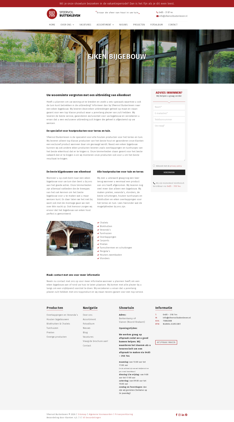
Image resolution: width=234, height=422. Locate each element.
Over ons (87, 315)
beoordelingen (92, 417)
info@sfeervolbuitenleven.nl (173, 16)
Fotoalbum (89, 323)
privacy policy (176, 166)
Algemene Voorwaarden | (102, 414)
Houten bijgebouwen (58, 319)
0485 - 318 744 (174, 186)
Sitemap (82, 414)
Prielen (50, 332)
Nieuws (87, 328)
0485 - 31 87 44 (165, 12)
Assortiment (89, 319)
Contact (87, 345)
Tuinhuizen (52, 328)
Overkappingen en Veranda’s (62, 315)
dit (158, 3)
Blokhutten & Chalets (58, 323)
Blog (85, 332)
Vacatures (88, 337)
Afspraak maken (166, 342)
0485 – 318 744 (170, 314)
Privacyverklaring (124, 414)
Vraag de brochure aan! (95, 341)
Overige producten (57, 337)
